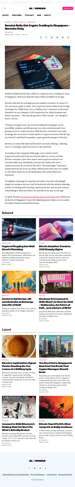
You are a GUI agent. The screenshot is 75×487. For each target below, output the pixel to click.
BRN (39, 15)
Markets (5, 360)
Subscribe (67, 8)
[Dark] (2, 8)
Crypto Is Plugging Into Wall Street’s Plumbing (18, 247)
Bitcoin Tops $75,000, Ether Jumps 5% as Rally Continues (55, 425)
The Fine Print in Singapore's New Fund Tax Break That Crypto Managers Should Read (55, 367)
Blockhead (9, 32)
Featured (17, 15)
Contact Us (51, 474)
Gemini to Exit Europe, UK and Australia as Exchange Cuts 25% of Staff (17, 301)
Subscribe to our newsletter (16, 474)
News (15, 22)
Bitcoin (42, 243)
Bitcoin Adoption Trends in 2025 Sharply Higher (54, 247)
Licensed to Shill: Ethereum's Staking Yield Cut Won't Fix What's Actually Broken (18, 427)
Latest (5, 15)
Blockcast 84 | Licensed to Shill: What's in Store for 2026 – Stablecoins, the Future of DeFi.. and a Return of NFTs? (56, 303)
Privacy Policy (65, 474)
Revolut (22, 22)
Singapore (31, 22)
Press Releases (38, 474)
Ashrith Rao (43, 265)
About (47, 15)
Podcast (29, 15)
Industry (8, 22)
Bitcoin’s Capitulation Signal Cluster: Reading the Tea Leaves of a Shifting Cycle (19, 366)
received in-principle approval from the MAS (40, 197)
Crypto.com (6, 243)
